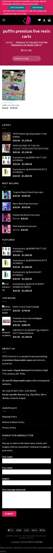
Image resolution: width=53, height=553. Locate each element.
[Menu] (4, 20)
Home (9, 42)
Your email (7, 468)
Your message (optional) (13, 489)
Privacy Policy (9, 427)
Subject (5, 478)
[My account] (44, 20)
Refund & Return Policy (13, 422)
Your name (7, 457)
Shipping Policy (9, 416)
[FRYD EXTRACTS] (26, 20)
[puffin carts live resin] (13, 85)
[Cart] (49, 20)
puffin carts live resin (10, 105)
